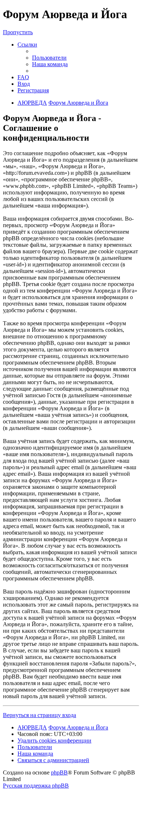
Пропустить (18, 32)
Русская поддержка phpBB (36, 785)
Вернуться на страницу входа (39, 715)
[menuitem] (49, 58)
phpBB (59, 772)
